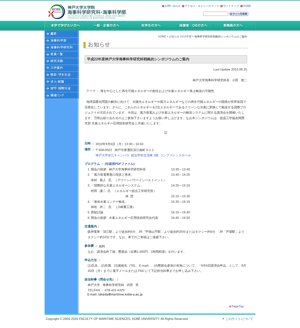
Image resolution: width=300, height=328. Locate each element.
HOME (247, 6)
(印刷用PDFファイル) (120, 164)
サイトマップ (231, 6)
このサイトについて (239, 319)
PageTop (237, 306)
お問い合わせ (173, 6)
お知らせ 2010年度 (180, 36)
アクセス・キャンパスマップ (202, 6)
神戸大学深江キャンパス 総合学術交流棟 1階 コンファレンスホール (143, 155)
